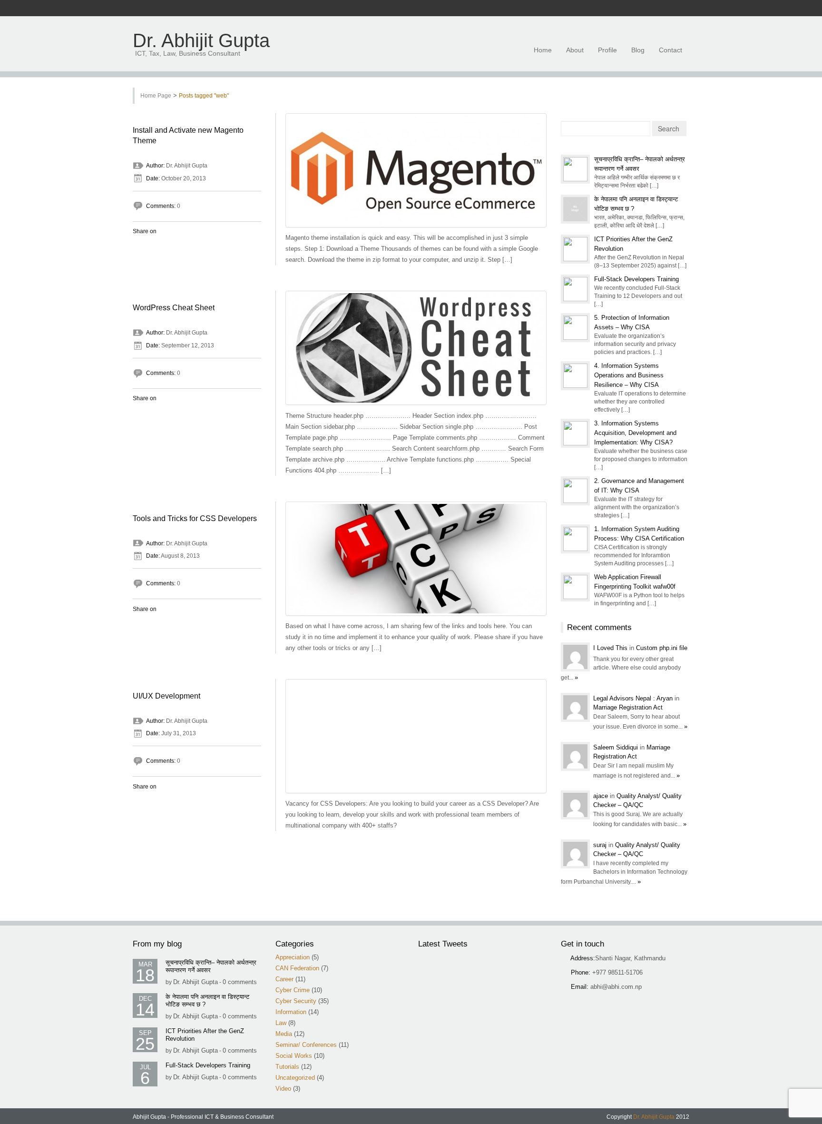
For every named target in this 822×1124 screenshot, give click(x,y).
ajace (601, 795)
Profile (607, 50)
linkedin (667, 8)
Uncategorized (295, 1077)
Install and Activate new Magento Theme (188, 135)
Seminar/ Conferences (306, 1044)
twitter (642, 8)
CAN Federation (297, 968)
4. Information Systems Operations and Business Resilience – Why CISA (629, 375)
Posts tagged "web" (204, 95)
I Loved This (611, 647)
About (575, 50)
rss (630, 8)
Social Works (293, 1055)
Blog (638, 50)
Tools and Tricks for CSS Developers (195, 518)
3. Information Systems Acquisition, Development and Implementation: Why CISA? (635, 433)
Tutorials (287, 1066)
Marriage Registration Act (628, 707)
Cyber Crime (292, 990)
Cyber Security (295, 1001)
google (654, 8)
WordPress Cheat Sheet (174, 308)
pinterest (679, 8)
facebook (617, 8)
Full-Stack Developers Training (636, 279)
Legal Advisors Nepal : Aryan (634, 698)
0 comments (240, 982)
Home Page (155, 95)
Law (280, 1022)
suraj (600, 844)
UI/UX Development (166, 696)
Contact (670, 50)
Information (290, 1012)
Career (284, 979)
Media (283, 1033)
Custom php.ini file (661, 647)
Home (543, 50)
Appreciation (292, 957)
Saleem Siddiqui (616, 747)
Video (283, 1088)
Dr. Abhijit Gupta (201, 40)
